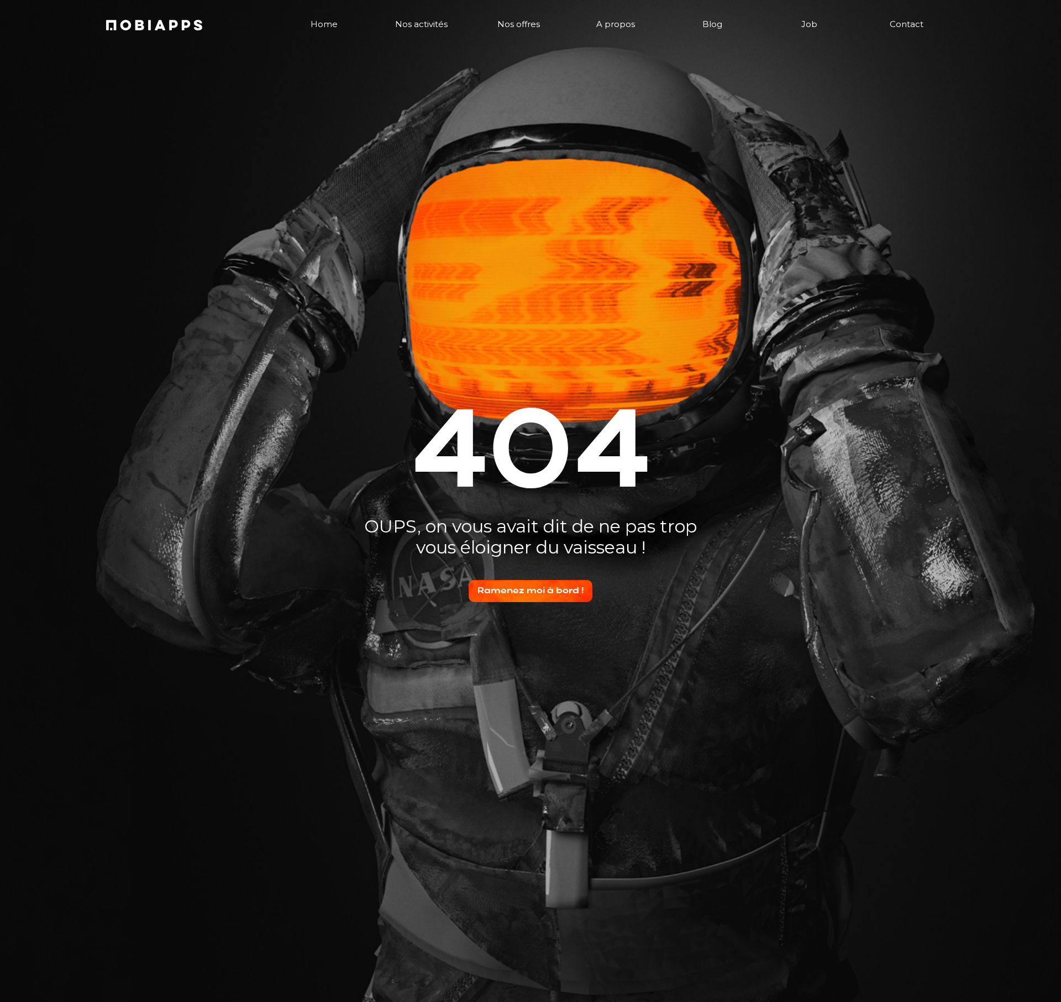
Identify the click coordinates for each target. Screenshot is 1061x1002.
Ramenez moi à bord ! (530, 591)
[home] (154, 25)
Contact (906, 24)
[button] (421, 25)
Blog (712, 24)
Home (324, 24)
